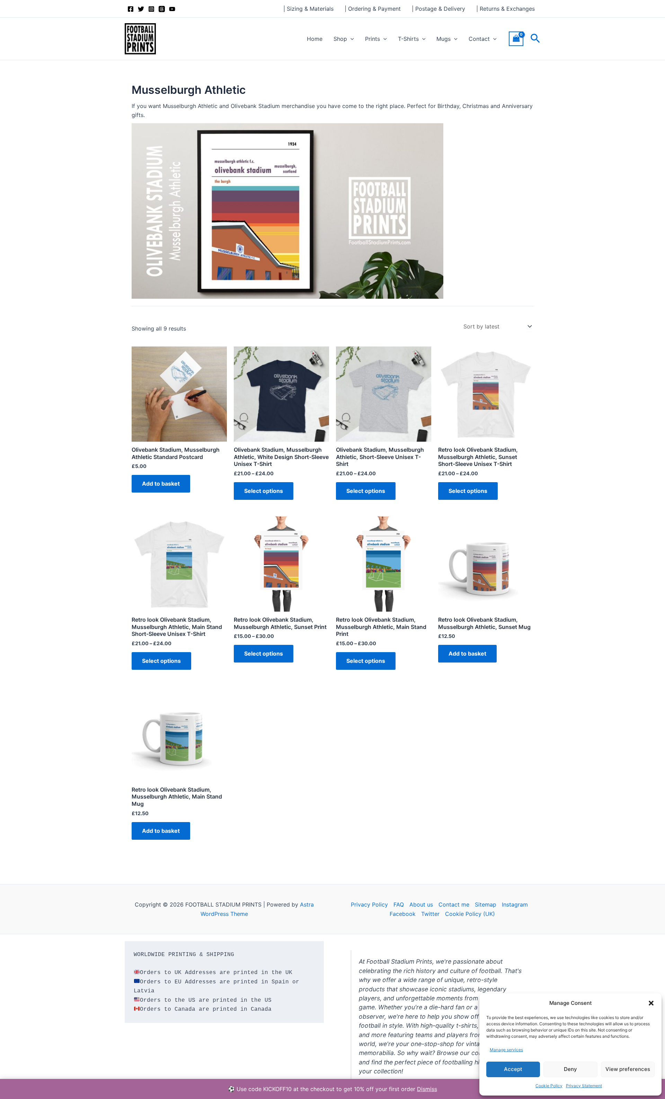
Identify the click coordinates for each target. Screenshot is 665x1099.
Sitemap (485, 904)
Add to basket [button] (161, 483)
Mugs (443, 38)
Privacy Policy (369, 904)
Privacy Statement (584, 1085)
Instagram (515, 904)
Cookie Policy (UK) (470, 913)
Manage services (506, 1049)
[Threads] (162, 9)
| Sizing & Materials (308, 8)
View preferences (627, 1069)
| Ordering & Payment (373, 8)
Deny (570, 1069)
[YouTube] (172, 9)
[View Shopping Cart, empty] (516, 38)
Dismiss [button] (427, 1089)
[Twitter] (141, 9)
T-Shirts (408, 38)
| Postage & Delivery (438, 8)
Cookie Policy (548, 1085)
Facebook (403, 913)
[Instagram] (151, 9)
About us (421, 904)
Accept (513, 1069)
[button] (651, 1003)
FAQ (398, 904)
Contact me (453, 904)
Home (314, 38)
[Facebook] (130, 9)
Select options (263, 490)
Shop (340, 38)
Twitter (430, 913)
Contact (479, 38)
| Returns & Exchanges (505, 8)
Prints (372, 38)
